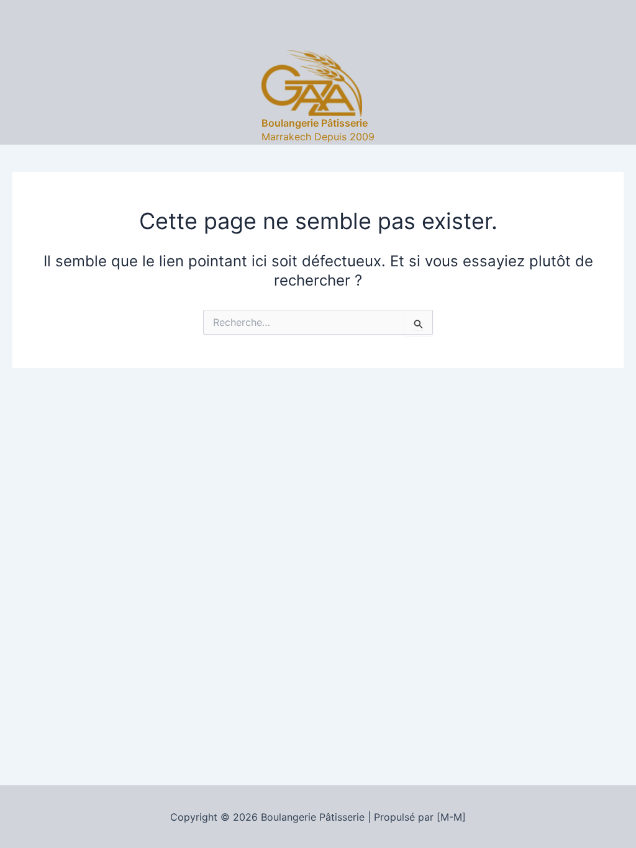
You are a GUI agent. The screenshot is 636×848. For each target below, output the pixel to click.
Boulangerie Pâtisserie (314, 123)
